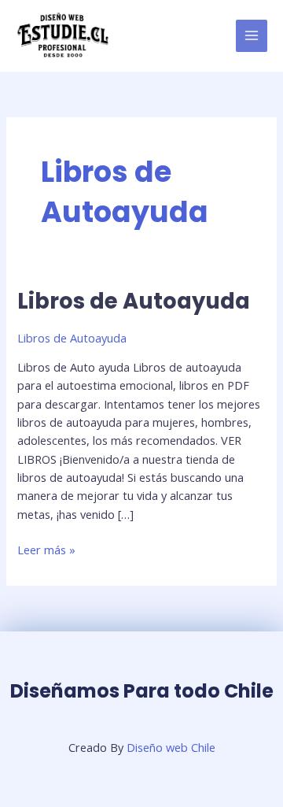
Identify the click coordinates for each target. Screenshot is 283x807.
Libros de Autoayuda (133, 301)
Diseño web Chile (171, 747)
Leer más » (46, 549)
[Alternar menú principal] (251, 35)
